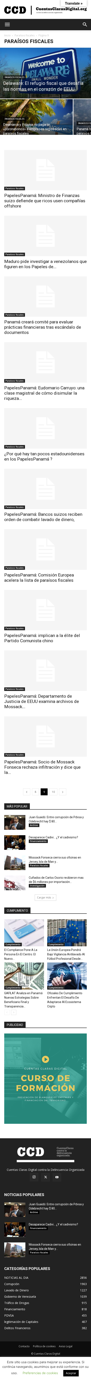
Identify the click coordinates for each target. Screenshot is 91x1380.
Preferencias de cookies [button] (40, 1373)
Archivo (34, 825)
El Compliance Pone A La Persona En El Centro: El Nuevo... (20, 954)
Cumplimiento (13, 944)
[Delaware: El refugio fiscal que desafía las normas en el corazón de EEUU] (45, 73)
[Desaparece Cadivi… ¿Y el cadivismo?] (14, 842)
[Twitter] (45, 1177)
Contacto (24, 1346)
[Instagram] (34, 1177)
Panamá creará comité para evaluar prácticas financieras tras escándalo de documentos (42, 327)
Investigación (37, 885)
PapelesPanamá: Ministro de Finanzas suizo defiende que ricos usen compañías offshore (44, 201)
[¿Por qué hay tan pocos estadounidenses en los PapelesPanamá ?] (45, 428)
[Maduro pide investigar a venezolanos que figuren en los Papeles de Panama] (45, 236)
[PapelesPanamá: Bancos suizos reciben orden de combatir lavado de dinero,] (45, 489)
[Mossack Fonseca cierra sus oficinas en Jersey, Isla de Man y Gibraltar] (14, 862)
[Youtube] (57, 1177)
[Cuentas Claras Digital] (45, 10)
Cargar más (44, 897)
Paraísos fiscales (24, 35)
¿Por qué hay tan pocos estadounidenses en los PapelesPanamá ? (44, 456)
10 (53, 792)
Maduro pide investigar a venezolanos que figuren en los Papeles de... (45, 264)
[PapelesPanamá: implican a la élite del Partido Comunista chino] (45, 610)
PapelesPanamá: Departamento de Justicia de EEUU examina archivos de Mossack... (41, 701)
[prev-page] (26, 791)
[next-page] (62, 791)
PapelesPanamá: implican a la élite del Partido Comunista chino (42, 638)
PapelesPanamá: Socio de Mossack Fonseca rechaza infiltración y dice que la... (42, 767)
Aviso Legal (65, 1346)
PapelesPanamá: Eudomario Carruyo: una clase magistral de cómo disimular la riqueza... (44, 393)
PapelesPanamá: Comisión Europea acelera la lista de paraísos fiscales (39, 577)
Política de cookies (44, 1346)
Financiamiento (38, 841)
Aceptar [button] (71, 1373)
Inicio (7, 35)
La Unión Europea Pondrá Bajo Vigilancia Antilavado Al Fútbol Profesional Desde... (66, 954)
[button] (7, 24)
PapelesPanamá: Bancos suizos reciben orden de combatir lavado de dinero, (43, 517)
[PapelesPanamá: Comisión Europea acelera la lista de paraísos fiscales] (45, 549)
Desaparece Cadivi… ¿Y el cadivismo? (53, 837)
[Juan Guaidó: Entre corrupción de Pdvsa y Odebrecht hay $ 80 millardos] (14, 822)
